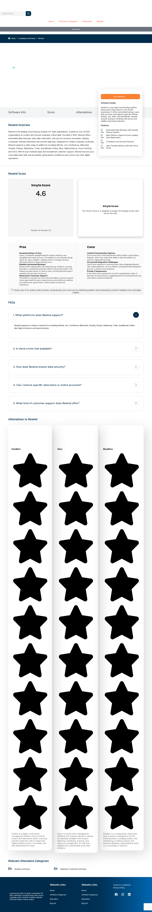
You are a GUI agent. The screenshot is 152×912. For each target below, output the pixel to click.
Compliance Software (27, 38)
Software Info (17, 112)
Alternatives (84, 112)
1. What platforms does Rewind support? (38, 315)
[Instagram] (123, 894)
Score (51, 112)
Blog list (100, 21)
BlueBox (108, 449)
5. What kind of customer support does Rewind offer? (46, 403)
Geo (59, 449)
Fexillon (16, 449)
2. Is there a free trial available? (32, 348)
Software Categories (68, 21)
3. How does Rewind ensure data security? (39, 367)
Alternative (87, 21)
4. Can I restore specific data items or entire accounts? (47, 385)
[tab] (76, 315)
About (51, 21)
